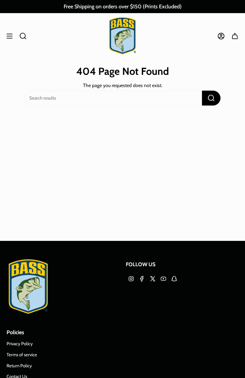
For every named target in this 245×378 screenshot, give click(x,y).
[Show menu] (10, 36)
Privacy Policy (20, 343)
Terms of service (22, 354)
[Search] (211, 98)
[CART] (235, 36)
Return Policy (19, 365)
